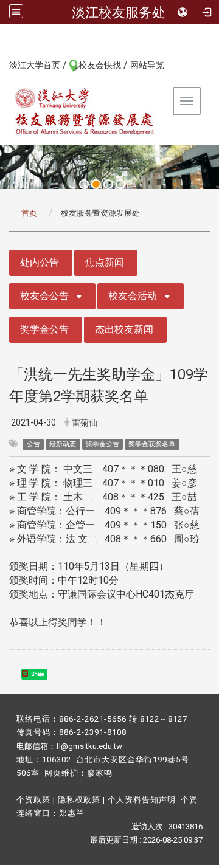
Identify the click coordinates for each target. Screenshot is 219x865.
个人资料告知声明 (142, 799)
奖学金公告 (44, 329)
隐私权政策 (79, 799)
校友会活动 (132, 296)
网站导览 (147, 65)
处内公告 (39, 262)
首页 (29, 213)
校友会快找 (99, 65)
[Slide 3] (108, 184)
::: (2, 64)
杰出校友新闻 (124, 329)
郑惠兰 (72, 813)
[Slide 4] (120, 184)
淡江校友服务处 (118, 12)
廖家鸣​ (100, 772)
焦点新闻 (104, 262)
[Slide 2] (96, 184)
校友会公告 (44, 296)
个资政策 (33, 799)
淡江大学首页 (34, 65)
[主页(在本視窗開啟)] (85, 111)
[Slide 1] (84, 184)
